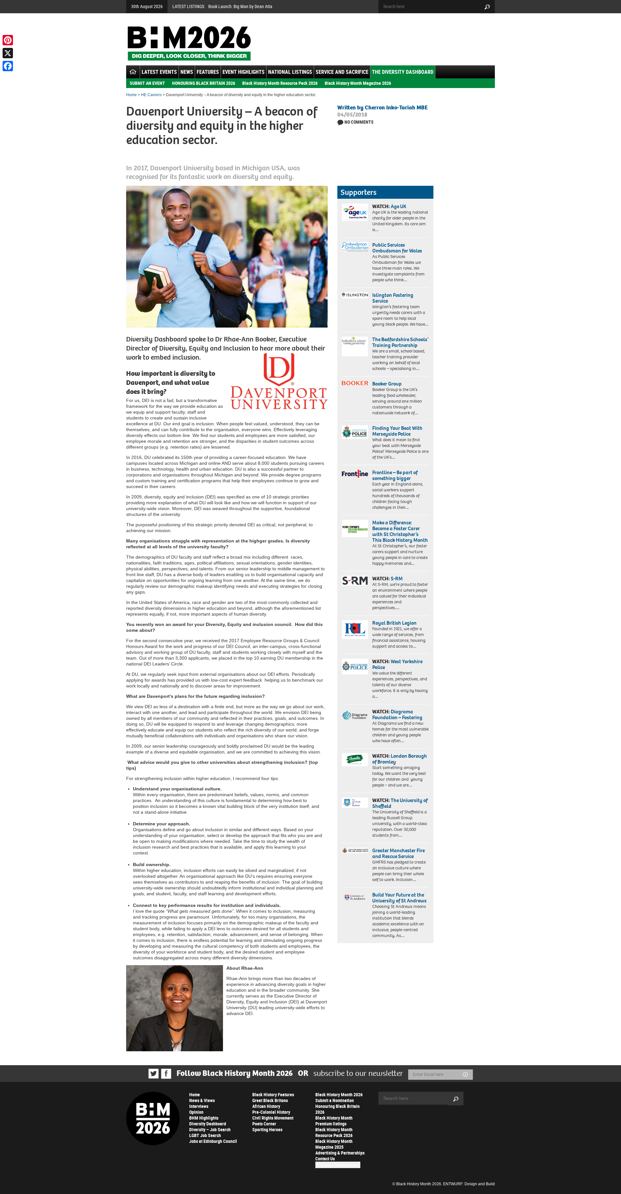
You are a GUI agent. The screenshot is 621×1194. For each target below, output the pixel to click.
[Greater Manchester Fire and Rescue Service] (355, 851)
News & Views (202, 1100)
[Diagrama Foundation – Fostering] (355, 715)
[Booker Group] (355, 383)
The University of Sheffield (400, 803)
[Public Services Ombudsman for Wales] (355, 246)
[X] (7, 53)
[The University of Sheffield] (355, 803)
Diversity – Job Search (210, 1129)
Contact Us (325, 1158)
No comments (359, 122)
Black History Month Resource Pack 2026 (280, 83)
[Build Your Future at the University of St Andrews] (355, 897)
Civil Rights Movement (272, 1118)
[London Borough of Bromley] (355, 759)
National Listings (290, 71)
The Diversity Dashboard (402, 71)
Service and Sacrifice (342, 71)
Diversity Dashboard (207, 1124)
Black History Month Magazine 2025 (334, 1144)
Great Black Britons (270, 1100)
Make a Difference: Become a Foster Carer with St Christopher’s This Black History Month (400, 531)
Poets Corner (264, 1124)
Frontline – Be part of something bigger (395, 475)
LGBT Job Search (205, 1135)
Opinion (196, 1112)
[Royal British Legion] (355, 629)
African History (266, 1106)
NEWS (186, 71)
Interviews (198, 1106)
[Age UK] (355, 212)
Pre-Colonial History (271, 1112)
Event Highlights (244, 71)
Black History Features (273, 1094)
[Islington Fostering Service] (355, 295)
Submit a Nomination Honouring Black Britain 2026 (337, 1106)
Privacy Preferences (337, 1164)
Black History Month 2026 (339, 1094)
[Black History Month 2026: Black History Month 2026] (189, 43)
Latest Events (159, 71)
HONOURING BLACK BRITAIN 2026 (203, 83)
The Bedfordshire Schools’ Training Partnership (400, 342)
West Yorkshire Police (397, 664)
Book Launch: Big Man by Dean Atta (240, 6)
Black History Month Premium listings (334, 1121)
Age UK (398, 206)
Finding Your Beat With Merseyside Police (397, 431)
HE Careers (151, 95)
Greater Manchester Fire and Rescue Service (398, 853)
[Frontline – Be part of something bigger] (355, 474)
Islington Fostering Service (392, 298)
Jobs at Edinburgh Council (213, 1141)
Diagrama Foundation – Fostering (397, 714)
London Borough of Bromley (399, 759)
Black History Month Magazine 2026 (358, 83)
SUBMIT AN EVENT (147, 83)
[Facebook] (7, 66)
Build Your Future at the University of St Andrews (399, 897)
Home (131, 95)
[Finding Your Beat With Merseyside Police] (355, 432)
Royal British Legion (394, 622)
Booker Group (387, 383)
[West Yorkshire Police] (355, 667)
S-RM (397, 578)
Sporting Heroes (267, 1129)
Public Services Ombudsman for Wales (397, 247)
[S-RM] (355, 581)
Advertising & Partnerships (340, 1153)
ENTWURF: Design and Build (469, 1184)
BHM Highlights (203, 1118)
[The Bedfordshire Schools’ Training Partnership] (355, 346)
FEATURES (208, 71)
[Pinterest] (7, 40)
